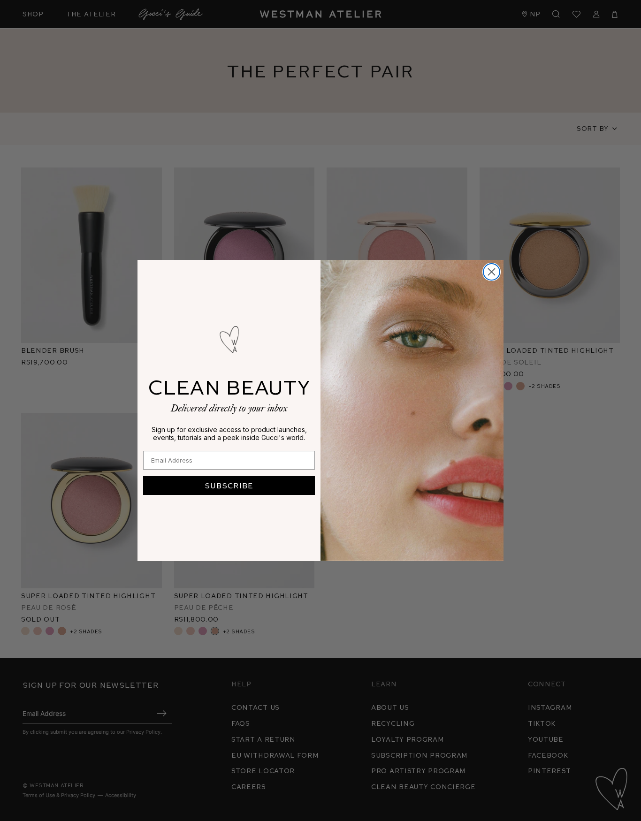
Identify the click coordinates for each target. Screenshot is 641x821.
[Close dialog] (491, 272)
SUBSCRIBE (229, 485)
